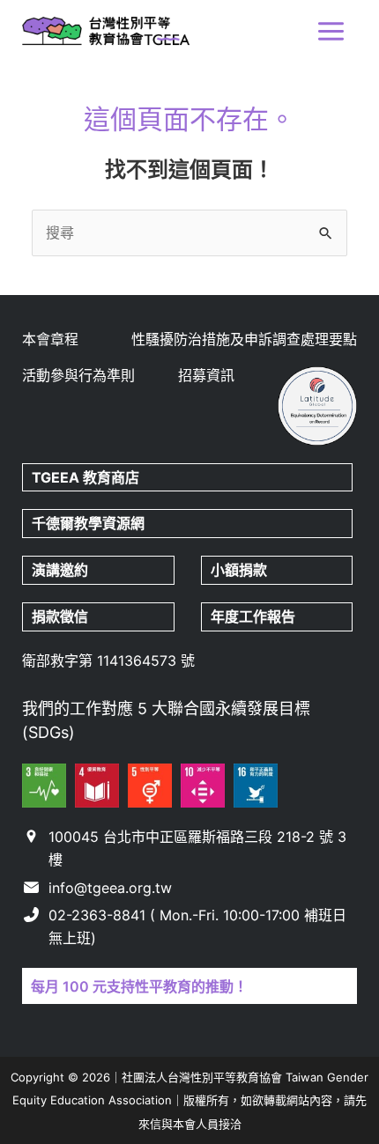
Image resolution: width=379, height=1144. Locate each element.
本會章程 (50, 339)
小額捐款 (239, 570)
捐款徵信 (60, 616)
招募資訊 (206, 375)
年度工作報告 (253, 616)
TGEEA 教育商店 (85, 477)
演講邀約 (60, 570)
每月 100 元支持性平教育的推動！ (139, 986)
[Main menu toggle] (331, 31)
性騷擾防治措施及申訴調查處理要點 (244, 339)
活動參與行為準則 (78, 375)
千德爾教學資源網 (88, 523)
